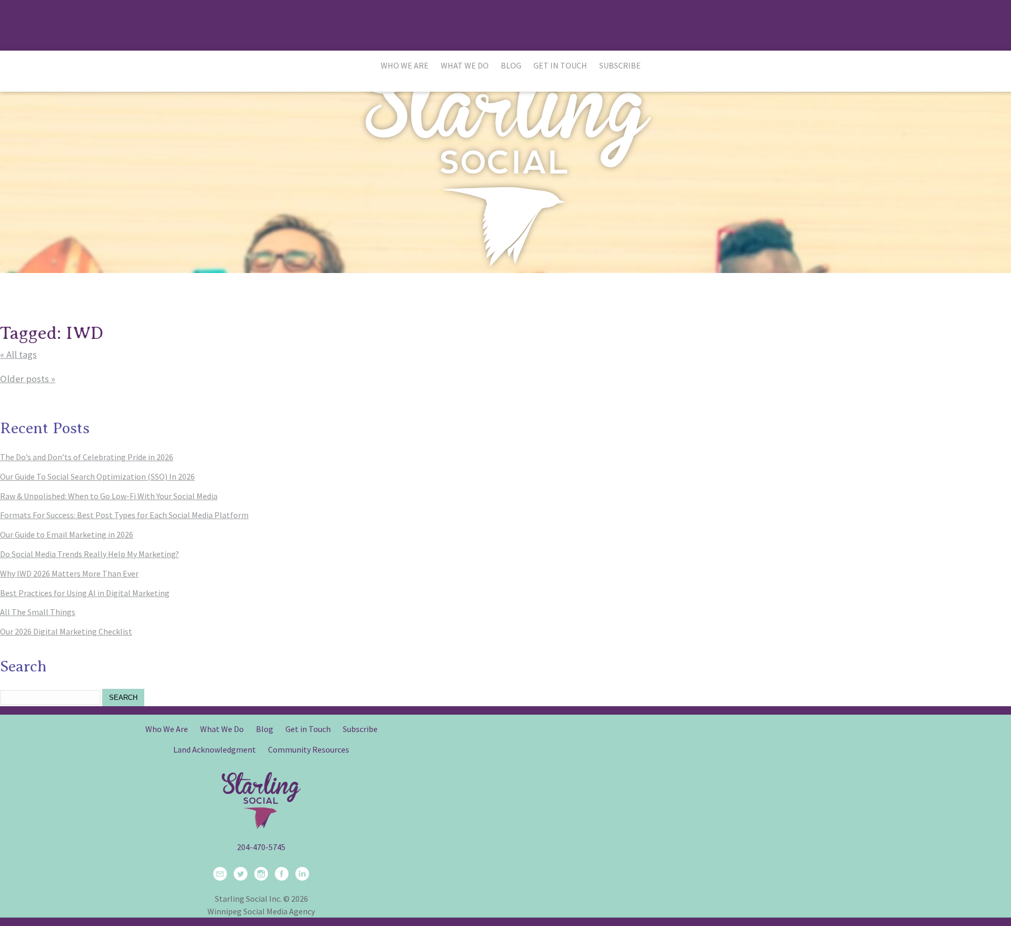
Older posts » (27, 379)
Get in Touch (560, 65)
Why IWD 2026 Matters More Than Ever (69, 573)
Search (123, 697)
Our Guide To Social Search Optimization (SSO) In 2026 (97, 476)
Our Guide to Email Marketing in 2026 (66, 534)
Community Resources (308, 749)
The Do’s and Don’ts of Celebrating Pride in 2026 (86, 457)
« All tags (18, 354)
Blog (511, 65)
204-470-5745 (261, 847)
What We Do (465, 65)
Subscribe (620, 65)
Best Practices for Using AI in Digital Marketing (85, 593)
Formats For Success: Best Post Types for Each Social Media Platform (124, 515)
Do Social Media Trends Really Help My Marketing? (89, 554)
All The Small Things (37, 612)
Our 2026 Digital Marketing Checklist (66, 631)
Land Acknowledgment (214, 749)
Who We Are (405, 65)
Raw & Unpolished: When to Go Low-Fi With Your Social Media (108, 496)
